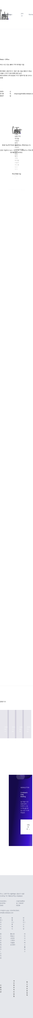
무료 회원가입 (16, 174)
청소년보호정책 (27, 988)
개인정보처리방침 (14, 988)
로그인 (23, 189)
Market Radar (6, 14)
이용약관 (0, 988)
